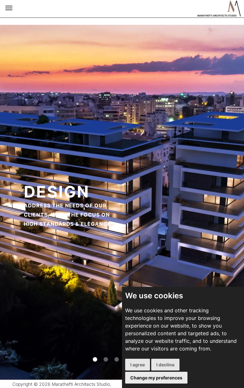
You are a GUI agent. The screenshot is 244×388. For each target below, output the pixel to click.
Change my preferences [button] (156, 377)
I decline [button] (165, 364)
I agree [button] (137, 364)
